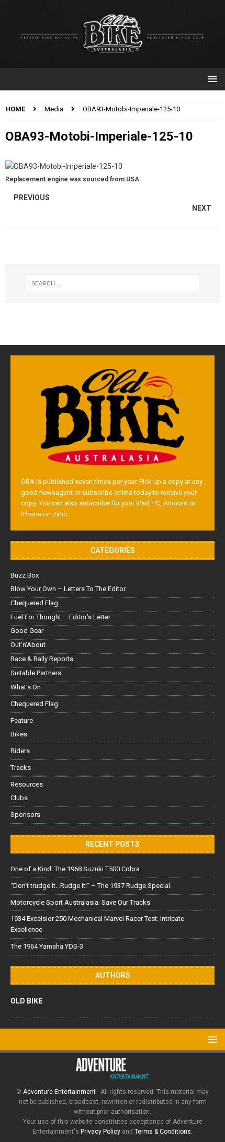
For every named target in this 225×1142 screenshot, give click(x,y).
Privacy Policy (100, 1131)
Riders (20, 751)
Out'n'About (28, 645)
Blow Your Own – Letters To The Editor (68, 589)
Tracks (20, 767)
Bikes (18, 734)
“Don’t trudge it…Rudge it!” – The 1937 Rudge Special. (91, 886)
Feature (21, 720)
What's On (25, 687)
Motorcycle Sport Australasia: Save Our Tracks (80, 902)
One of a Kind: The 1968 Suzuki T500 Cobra (75, 869)
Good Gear (26, 631)
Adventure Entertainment (60, 1091)
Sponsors (25, 814)
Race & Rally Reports (41, 659)
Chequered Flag (34, 603)
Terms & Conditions (162, 1131)
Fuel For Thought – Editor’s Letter (60, 617)
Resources (26, 784)
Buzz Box (24, 575)
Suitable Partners (35, 673)
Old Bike (26, 1001)
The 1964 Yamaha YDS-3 (46, 946)
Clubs (19, 798)
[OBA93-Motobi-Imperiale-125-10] (63, 166)
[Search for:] (112, 283)
